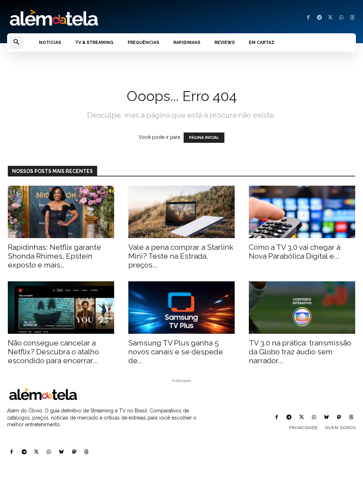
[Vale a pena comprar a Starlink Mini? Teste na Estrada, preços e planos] (181, 212)
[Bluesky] (61, 452)
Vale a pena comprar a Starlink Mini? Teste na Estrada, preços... (180, 256)
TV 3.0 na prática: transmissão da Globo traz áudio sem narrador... (300, 351)
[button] (16, 42)
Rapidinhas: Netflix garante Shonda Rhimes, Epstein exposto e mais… (54, 256)
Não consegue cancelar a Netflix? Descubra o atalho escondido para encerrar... (53, 351)
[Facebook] (308, 18)
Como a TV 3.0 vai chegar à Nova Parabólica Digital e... (294, 251)
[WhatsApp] (341, 18)
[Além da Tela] (90, 18)
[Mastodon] (73, 452)
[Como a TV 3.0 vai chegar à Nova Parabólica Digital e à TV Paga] (302, 212)
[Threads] (352, 18)
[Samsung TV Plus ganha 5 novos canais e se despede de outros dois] (181, 307)
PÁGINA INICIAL (204, 137)
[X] (330, 18)
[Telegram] (319, 18)
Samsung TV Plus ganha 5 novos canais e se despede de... (175, 351)
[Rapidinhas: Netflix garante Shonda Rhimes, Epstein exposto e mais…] (61, 212)
